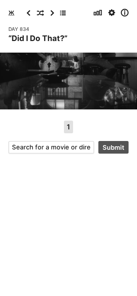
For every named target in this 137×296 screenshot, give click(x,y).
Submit (113, 147)
